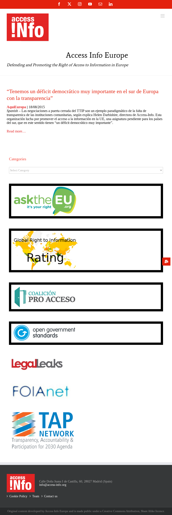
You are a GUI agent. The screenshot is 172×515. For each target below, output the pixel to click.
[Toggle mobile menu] (163, 15)
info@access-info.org (52, 484)
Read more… (16, 131)
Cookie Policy (18, 496)
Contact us (50, 496)
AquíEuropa (16, 107)
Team (35, 496)
